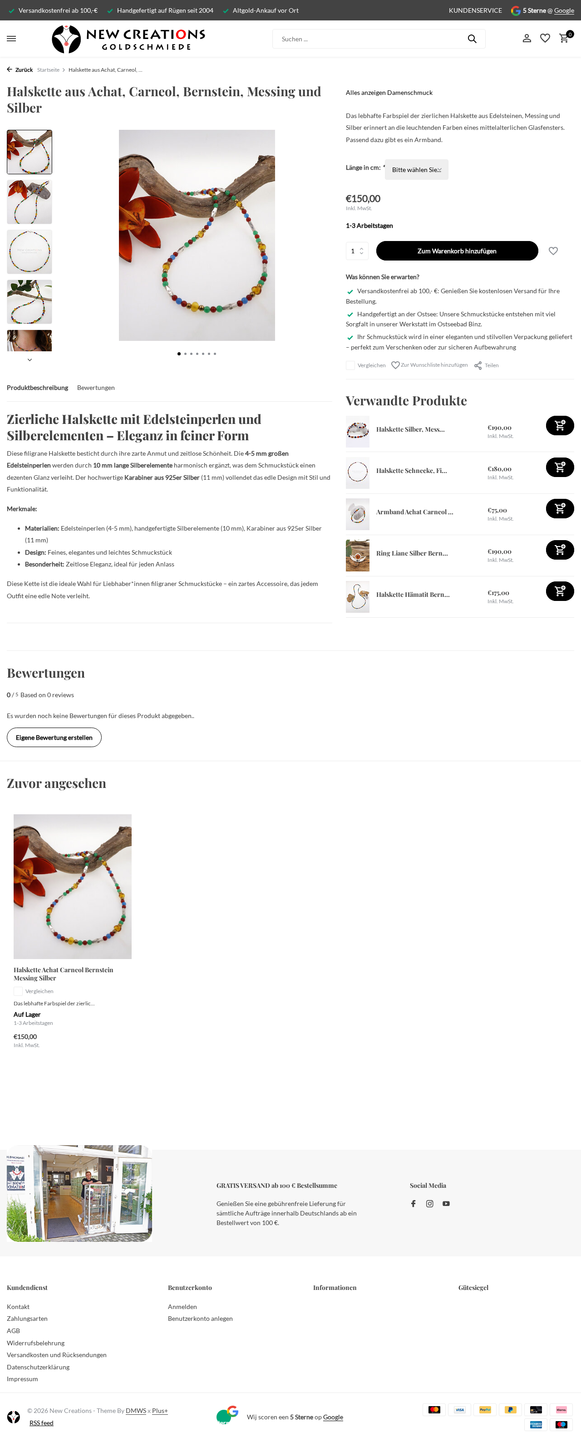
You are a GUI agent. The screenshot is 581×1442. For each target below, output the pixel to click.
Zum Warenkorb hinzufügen (457, 251)
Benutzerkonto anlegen (200, 1318)
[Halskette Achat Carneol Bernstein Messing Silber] (73, 886)
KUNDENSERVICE (475, 10)
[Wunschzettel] (545, 38)
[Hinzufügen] (560, 426)
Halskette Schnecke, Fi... (411, 470)
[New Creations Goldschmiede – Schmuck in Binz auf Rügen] (128, 38)
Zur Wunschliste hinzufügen (434, 364)
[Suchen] (472, 38)
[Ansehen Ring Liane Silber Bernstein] (357, 555)
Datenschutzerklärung (38, 1367)
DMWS (136, 1410)
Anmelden (182, 1306)
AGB (13, 1330)
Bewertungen (96, 387)
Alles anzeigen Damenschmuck (389, 92)
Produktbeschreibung (37, 387)
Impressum (22, 1379)
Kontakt (18, 1306)
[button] (179, 353)
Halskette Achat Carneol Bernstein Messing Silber (63, 974)
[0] (562, 38)
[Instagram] (429, 1204)
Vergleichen (372, 365)
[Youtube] (446, 1204)
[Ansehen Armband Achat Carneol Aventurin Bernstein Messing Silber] (357, 514)
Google (564, 10)
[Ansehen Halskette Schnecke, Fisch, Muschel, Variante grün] (357, 473)
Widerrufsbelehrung (35, 1343)
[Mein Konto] (526, 39)
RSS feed (42, 1423)
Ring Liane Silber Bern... (412, 553)
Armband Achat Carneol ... (414, 511)
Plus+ (160, 1410)
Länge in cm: (365, 168)
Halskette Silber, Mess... (410, 429)
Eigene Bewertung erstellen (54, 737)
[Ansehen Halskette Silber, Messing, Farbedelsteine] (357, 432)
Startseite (48, 69)
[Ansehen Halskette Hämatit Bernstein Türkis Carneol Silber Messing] (357, 597)
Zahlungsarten (27, 1318)
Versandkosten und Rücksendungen (57, 1354)
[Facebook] (413, 1204)
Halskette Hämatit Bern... (413, 594)
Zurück (24, 69)
